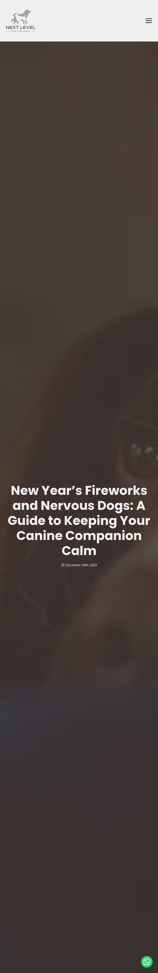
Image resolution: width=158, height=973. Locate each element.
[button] (147, 962)
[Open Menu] (148, 20)
